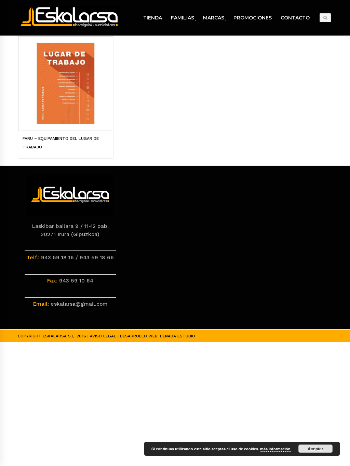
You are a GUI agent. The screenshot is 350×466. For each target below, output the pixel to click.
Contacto (295, 18)
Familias (182, 18)
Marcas (213, 18)
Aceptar (315, 449)
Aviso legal (103, 336)
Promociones (252, 18)
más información (275, 448)
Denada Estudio (177, 336)
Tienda (152, 18)
